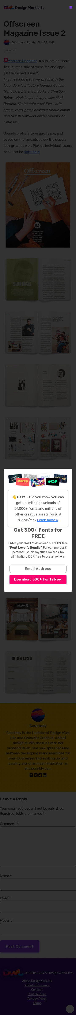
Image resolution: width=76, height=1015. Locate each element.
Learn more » (47, 520)
